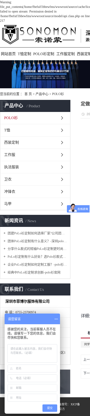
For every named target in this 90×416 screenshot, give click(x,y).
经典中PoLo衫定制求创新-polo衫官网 (33, 272)
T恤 (7, 130)
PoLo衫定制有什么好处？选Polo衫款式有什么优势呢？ (37, 256)
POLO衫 (58, 94)
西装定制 (11, 142)
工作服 (9, 155)
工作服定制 (65, 54)
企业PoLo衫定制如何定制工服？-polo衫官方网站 (37, 264)
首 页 (28, 94)
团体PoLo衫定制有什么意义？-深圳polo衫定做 (37, 241)
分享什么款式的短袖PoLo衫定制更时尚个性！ (37, 249)
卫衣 (8, 179)
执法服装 (11, 167)
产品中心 (42, 94)
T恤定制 (24, 54)
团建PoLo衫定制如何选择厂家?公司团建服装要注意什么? (37, 233)
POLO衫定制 (43, 54)
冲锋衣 (9, 192)
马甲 (8, 204)
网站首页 (8, 54)
